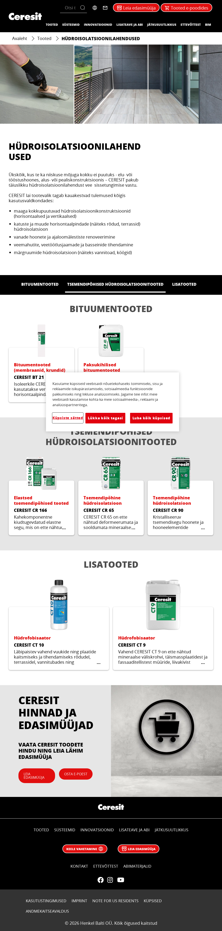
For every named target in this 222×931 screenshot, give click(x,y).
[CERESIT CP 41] (111, 363)
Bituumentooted (111, 308)
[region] (112, 401)
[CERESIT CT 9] (163, 625)
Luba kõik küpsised (151, 417)
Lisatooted (111, 564)
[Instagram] (110, 880)
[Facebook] (100, 880)
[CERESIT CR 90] (180, 496)
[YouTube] (120, 880)
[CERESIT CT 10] (59, 625)
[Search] (83, 8)
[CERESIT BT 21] (41, 363)
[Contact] (105, 7)
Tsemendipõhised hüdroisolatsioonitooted (111, 436)
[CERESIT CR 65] (111, 496)
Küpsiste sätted (67, 417)
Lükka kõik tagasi (105, 417)
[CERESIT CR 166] (41, 496)
